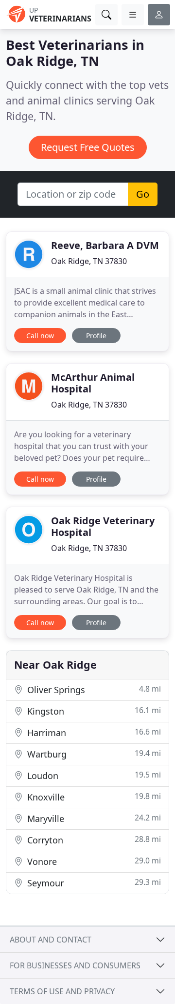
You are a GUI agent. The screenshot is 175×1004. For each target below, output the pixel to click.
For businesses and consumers (75, 965)
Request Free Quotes (88, 147)
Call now (40, 335)
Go (142, 194)
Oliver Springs (93, 689)
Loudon (93, 775)
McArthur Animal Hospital (93, 382)
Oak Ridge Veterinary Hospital (103, 526)
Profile (96, 335)
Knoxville (93, 797)
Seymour (93, 883)
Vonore (93, 861)
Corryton (93, 840)
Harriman (93, 732)
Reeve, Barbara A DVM (105, 245)
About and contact (50, 939)
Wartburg (93, 754)
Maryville (93, 818)
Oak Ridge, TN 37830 (89, 261)
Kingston (93, 711)
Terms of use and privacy (62, 991)
